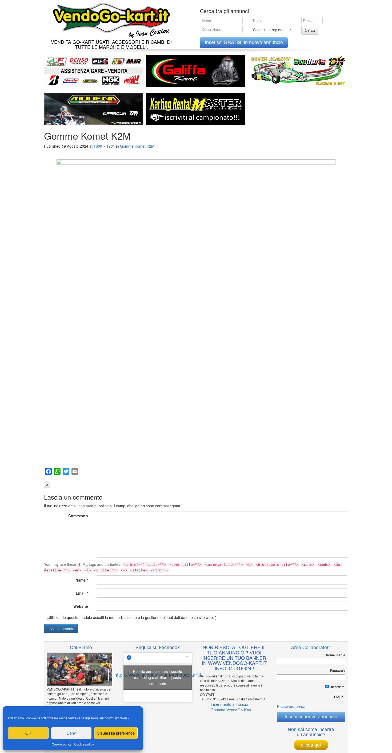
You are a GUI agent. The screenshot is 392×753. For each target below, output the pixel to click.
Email (82, 593)
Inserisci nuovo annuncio (311, 716)
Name (81, 580)
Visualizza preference (116, 733)
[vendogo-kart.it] (110, 19)
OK (28, 733)
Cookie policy (61, 744)
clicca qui (311, 744)
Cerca (310, 30)
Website (80, 606)
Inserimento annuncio (229, 704)
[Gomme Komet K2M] (196, 311)
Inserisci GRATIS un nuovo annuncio (244, 41)
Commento (78, 515)
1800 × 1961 (104, 146)
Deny (71, 733)
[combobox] (272, 29)
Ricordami (337, 686)
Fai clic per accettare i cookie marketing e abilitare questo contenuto (157, 677)
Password (337, 670)
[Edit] (47, 485)
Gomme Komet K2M (137, 146)
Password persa (291, 706)
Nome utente (335, 655)
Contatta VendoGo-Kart (231, 709)
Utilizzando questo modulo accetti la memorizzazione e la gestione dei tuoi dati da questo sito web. (131, 617)
